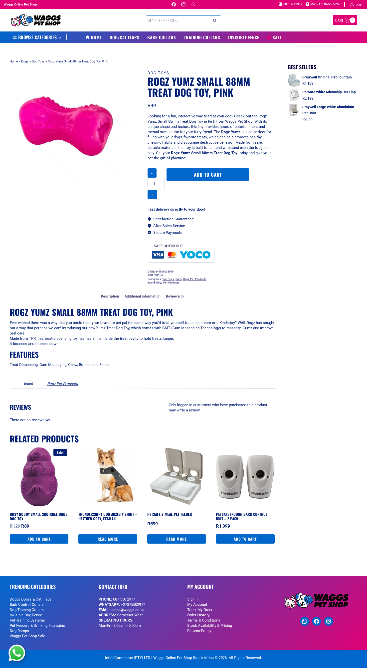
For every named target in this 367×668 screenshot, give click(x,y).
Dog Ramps (19, 631)
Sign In (192, 599)
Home (96, 37)
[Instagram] (183, 4)
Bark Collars (161, 37)
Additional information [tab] (143, 296)
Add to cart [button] (39, 539)
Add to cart (208, 174)
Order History (198, 615)
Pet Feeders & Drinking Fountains (37, 625)
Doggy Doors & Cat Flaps (30, 599)
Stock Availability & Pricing (209, 625)
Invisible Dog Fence (26, 615)
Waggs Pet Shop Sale (27, 636)
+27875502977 (133, 604)
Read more (108, 539)
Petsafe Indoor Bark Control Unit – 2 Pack (241, 516)
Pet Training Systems (27, 620)
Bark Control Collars (27, 604)
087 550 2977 (124, 599)
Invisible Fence (243, 37)
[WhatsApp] (193, 4)
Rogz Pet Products (194, 279)
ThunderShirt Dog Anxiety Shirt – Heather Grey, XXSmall (107, 516)
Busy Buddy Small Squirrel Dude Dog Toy (38, 516)
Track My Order (199, 610)
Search (216, 20)
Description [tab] (110, 296)
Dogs (24, 61)
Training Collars (202, 37)
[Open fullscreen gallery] (121, 178)
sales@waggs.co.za (127, 610)
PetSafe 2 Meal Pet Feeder (169, 514)
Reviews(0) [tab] (175, 296)
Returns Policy (199, 631)
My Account (197, 604)
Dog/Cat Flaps (124, 37)
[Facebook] (173, 4)
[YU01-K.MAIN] (68, 125)
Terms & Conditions (203, 620)
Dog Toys (38, 61)
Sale (277, 37)
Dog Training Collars (27, 610)
